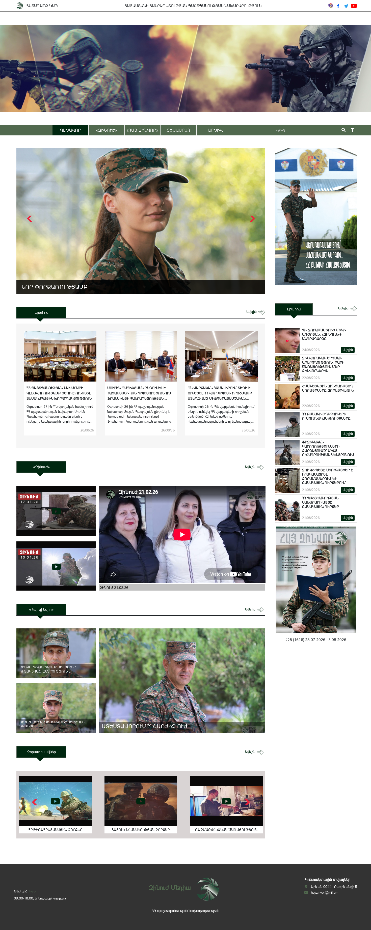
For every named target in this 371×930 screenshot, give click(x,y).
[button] (251, 219)
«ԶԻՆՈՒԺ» (106, 130)
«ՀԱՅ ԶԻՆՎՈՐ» (142, 130)
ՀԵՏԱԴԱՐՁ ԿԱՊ (42, 5)
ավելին (252, 312)
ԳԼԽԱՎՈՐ (70, 130)
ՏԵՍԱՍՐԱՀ (178, 130)
